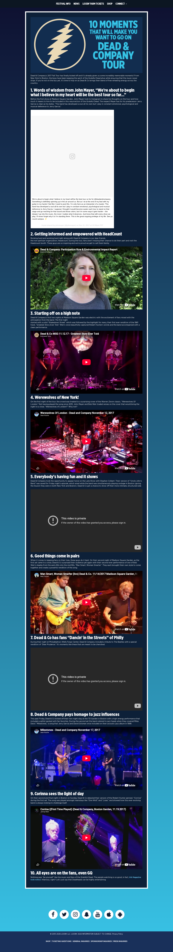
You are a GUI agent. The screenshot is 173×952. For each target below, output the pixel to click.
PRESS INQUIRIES (120, 941)
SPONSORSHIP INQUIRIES (101, 941)
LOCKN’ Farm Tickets (93, 3)
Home (49, 4)
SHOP (48, 941)
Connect (120, 3)
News (77, 3)
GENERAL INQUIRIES (81, 941)
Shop (109, 3)
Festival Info (63, 3)
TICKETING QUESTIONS (61, 941)
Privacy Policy (117, 934)
